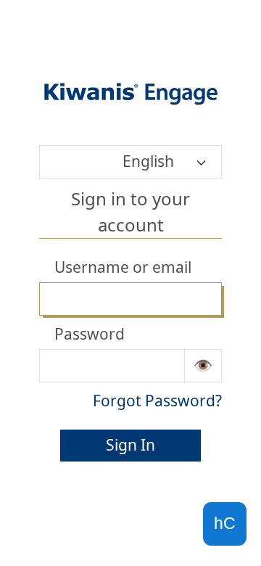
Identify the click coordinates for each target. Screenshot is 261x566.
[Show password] (203, 365)
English (148, 161)
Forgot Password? (157, 400)
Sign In (130, 445)
